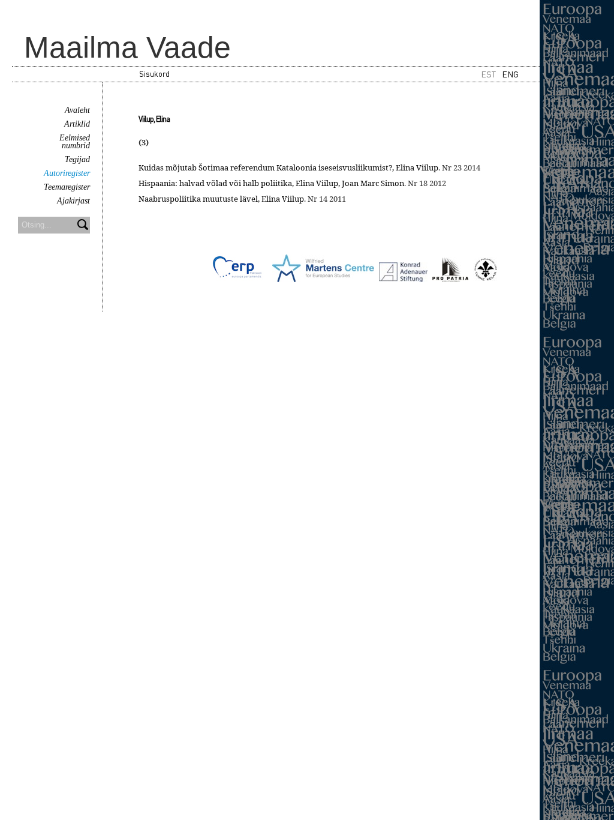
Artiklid (77, 123)
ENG (510, 73)
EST (488, 73)
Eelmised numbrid (74, 141)
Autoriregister (67, 173)
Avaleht (77, 110)
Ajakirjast (73, 200)
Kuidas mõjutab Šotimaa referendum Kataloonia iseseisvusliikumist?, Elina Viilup (288, 167)
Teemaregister (67, 186)
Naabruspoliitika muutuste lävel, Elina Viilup (221, 198)
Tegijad (77, 159)
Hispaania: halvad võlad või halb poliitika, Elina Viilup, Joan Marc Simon (271, 183)
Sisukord (154, 73)
